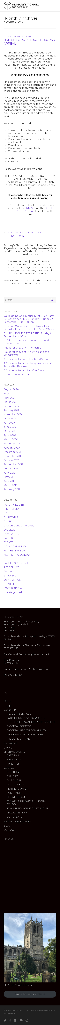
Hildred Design (10, 1013)
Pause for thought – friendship (22, 347)
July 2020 (9, 422)
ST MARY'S (18, 36)
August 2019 (11, 468)
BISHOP (8, 513)
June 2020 (10, 427)
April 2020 (10, 435)
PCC (6, 692)
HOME (8, 706)
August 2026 (11, 389)
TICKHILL (27, 36)
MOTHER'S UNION (14, 550)
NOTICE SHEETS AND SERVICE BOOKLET (31, 722)
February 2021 (12, 406)
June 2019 (9, 472)
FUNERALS (13, 763)
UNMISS (29, 208)
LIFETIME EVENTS (14, 751)
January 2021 (11, 410)
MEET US (9, 768)
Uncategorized (13, 592)
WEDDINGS (14, 759)
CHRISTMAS (11, 233)
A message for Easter (16, 374)
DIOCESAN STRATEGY (19, 726)
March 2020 (11, 439)
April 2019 (9, 481)
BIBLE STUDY (12, 509)
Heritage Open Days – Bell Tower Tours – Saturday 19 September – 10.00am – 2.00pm (29, 328)
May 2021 (9, 393)
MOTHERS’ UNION (17, 788)
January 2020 (12, 447)
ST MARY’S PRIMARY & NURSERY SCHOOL (26, 803)
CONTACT (9, 830)
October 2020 (12, 418)
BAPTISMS (13, 755)
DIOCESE (9, 529)
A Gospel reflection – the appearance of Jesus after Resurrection (28, 365)
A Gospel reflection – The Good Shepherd (29, 359)
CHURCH (9, 36)
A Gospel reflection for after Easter (24, 370)
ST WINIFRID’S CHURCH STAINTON (27, 808)
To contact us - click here (30, 994)
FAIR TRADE (14, 793)
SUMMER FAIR (12, 579)
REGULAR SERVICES (19, 713)
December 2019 (13, 452)
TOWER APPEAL (13, 588)
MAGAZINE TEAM (17, 812)
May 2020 (9, 431)
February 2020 (12, 443)
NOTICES (9, 559)
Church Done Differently (19, 525)
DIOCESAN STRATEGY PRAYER (25, 734)
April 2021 (9, 397)
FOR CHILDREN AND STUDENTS (26, 718)
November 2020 (13, 414)
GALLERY (12, 776)
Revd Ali (8, 571)
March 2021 (10, 402)
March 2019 (10, 485)
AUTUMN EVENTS (14, 504)
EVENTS (28, 233)
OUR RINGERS (15, 784)
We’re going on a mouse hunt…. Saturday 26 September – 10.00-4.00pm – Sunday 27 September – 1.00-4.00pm (29, 319)
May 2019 (9, 477)
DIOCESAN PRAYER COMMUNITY (26, 730)
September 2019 (13, 464)
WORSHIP (10, 710)
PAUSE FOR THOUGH (16, 563)
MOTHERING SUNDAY (17, 554)
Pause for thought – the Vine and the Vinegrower (26, 353)
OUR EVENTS (14, 816)
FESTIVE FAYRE (15, 236)
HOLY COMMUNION (16, 546)
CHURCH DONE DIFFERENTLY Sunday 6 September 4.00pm (27, 335)
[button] (54, 5)
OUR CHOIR (14, 780)
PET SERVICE (11, 567)
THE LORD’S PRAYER (19, 738)
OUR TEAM (13, 772)
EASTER (8, 538)
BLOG (7, 825)
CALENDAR (10, 743)
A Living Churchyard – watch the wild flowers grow (26, 342)
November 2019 (13, 456)
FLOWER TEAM (16, 797)
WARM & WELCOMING (17, 821)
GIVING (8, 747)
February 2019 (12, 489)
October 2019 (12, 460)
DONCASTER (11, 534)
